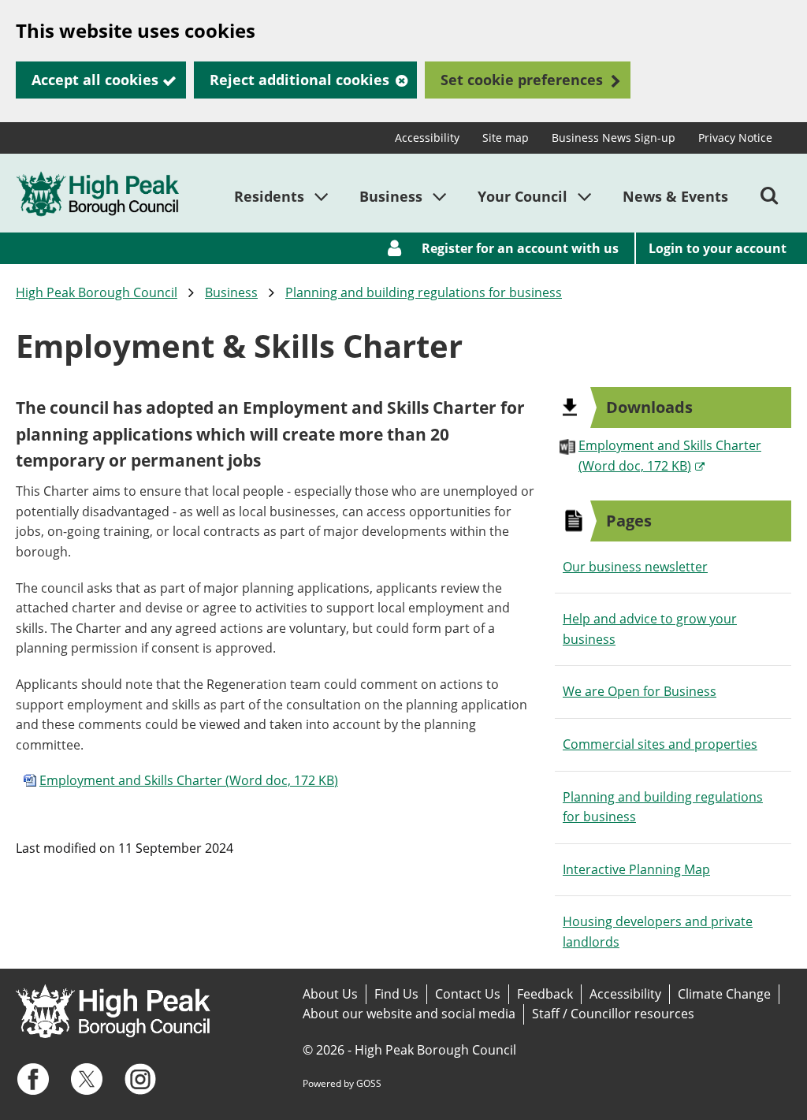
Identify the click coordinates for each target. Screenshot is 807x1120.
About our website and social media (409, 1013)
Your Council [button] (522, 196)
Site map (505, 137)
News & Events (675, 196)
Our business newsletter (635, 566)
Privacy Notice (735, 137)
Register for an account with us (520, 248)
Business (231, 292)
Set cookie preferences (522, 79)
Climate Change (724, 994)
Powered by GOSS (342, 1083)
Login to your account (718, 248)
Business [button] (390, 196)
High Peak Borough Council (96, 292)
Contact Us (467, 994)
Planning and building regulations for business (423, 292)
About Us (330, 994)
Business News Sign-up (613, 137)
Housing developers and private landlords (658, 932)
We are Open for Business (639, 691)
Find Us (396, 994)
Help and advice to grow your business (650, 629)
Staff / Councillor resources (613, 1013)
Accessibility (427, 137)
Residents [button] (269, 196)
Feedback (545, 994)
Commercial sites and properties (660, 744)
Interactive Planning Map (636, 869)
